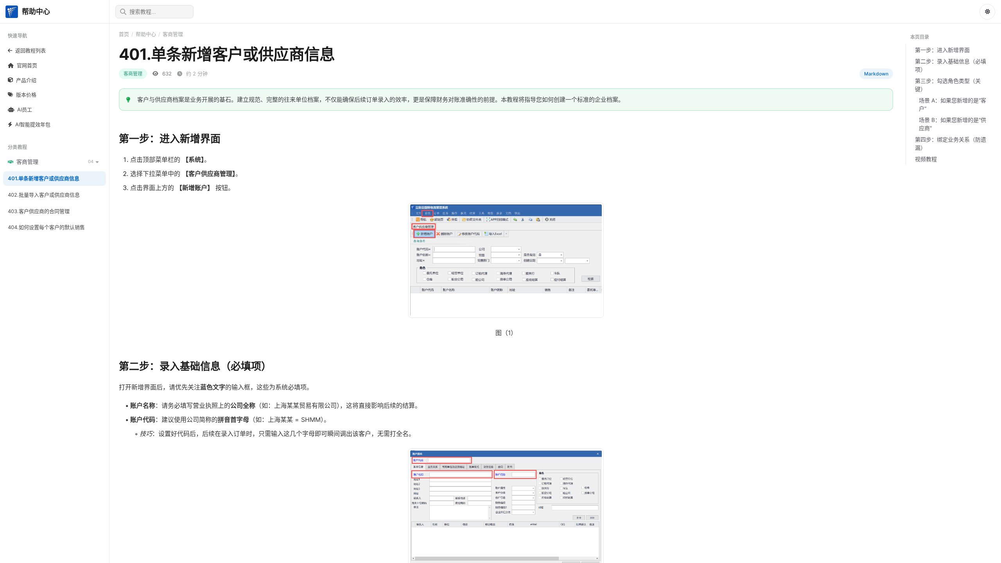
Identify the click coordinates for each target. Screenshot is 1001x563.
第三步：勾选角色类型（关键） (948, 84)
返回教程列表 (30, 50)
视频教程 (926, 159)
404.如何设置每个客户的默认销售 (46, 227)
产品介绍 (26, 80)
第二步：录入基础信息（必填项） (950, 65)
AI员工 (24, 109)
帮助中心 (146, 34)
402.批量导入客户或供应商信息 (44, 195)
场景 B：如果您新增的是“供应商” (952, 124)
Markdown (876, 74)
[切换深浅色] (987, 12)
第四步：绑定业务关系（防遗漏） (950, 143)
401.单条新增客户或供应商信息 (43, 178)
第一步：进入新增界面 (942, 50)
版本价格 (26, 94)
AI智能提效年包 (32, 124)
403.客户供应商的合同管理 (39, 211)
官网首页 (27, 65)
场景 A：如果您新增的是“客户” (952, 104)
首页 (124, 34)
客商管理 (173, 34)
